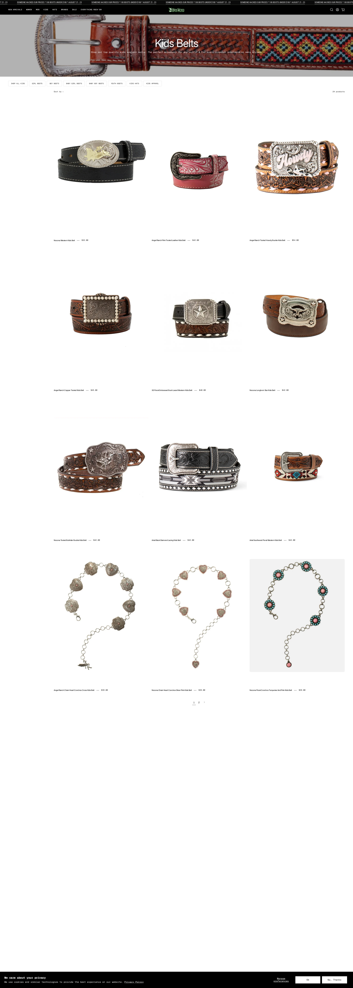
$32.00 (85, 240)
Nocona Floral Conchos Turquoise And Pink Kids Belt (271, 690)
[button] (64, 10)
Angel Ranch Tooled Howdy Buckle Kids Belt (267, 240)
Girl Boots (37, 83)
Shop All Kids (18, 83)
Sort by (57, 91)
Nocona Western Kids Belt (64, 240)
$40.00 (202, 390)
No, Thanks (334, 979)
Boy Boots (54, 83)
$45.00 (94, 390)
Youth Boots (117, 83)
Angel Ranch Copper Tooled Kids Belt (69, 390)
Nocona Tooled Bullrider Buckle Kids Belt (70, 540)
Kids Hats (134, 83)
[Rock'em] (176, 10)
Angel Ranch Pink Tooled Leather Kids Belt (168, 240)
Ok (308, 979)
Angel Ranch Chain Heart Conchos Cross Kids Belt (74, 690)
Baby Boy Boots (96, 83)
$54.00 (295, 240)
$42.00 (195, 240)
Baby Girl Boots (74, 83)
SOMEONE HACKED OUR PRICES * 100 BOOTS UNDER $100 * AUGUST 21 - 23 (100, 2)
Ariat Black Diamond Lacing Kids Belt (166, 540)
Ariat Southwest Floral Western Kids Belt (266, 540)
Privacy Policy (134, 982)
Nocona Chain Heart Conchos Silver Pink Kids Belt (172, 690)
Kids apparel (152, 83)
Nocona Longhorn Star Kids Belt (262, 390)
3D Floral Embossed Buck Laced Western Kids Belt (172, 390)
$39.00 (104, 690)
